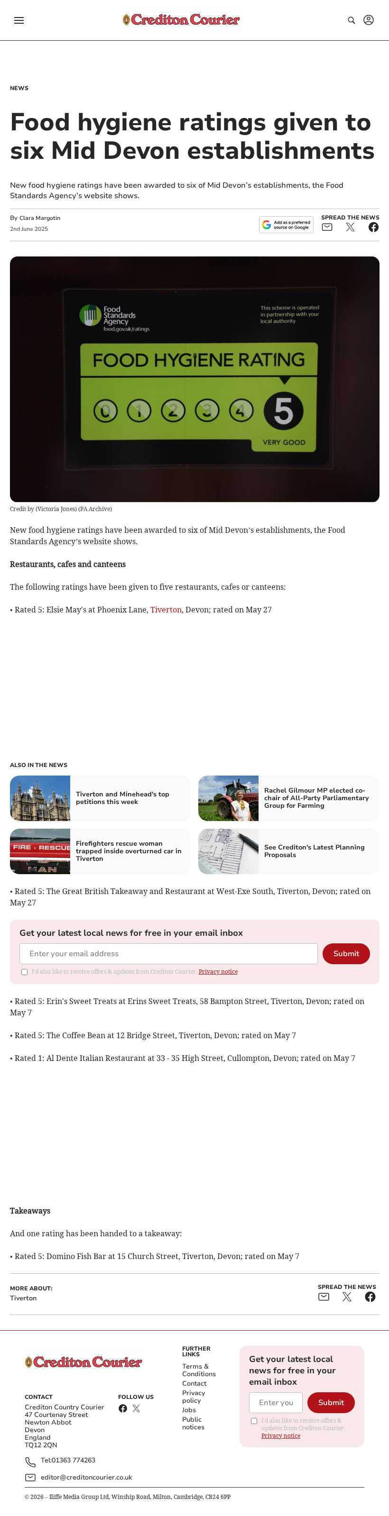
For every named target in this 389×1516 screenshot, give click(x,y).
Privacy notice (218, 971)
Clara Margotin (39, 218)
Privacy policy (193, 1396)
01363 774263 (73, 1461)
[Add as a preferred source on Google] (286, 224)
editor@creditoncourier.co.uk (86, 1477)
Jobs (189, 1410)
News (19, 88)
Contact (194, 1383)
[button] (19, 20)
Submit (346, 954)
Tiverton (166, 609)
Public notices (193, 1423)
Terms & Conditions (199, 1370)
